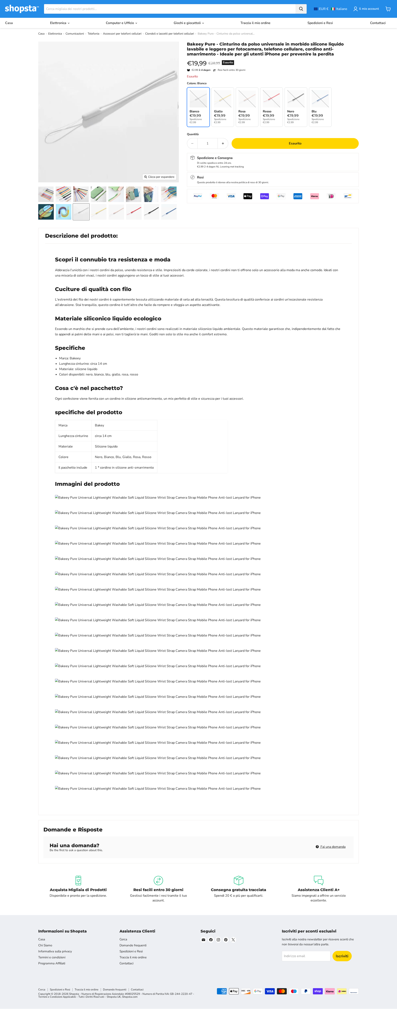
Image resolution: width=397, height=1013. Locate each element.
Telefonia (93, 34)
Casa (9, 23)
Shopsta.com (130, 997)
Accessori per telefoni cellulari (122, 34)
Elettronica (58, 23)
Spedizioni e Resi (320, 23)
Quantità (193, 134)
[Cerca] (301, 9)
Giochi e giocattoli (188, 23)
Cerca (123, 939)
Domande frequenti (133, 945)
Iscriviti (342, 956)
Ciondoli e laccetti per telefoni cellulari (169, 34)
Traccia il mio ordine (255, 23)
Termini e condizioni (51, 957)
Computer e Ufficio (120, 23)
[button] (330, 9)
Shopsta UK (114, 997)
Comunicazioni (75, 34)
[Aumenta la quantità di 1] (223, 143)
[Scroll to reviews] (273, 59)
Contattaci (378, 23)
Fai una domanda (333, 847)
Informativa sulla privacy (55, 951)
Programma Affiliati (51, 963)
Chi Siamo (45, 945)
